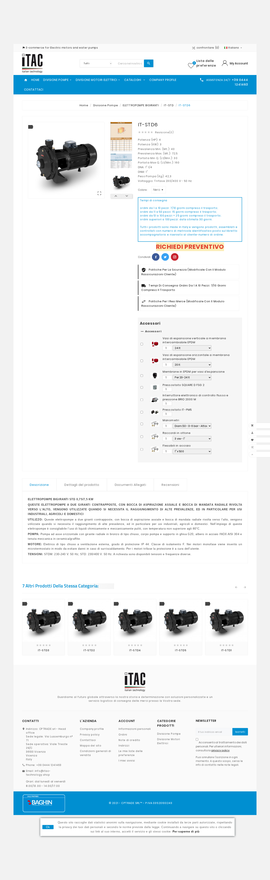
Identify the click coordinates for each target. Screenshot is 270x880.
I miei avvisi (127, 760)
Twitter (165, 257)
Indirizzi (124, 745)
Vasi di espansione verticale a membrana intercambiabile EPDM (194, 340)
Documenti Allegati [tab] (130, 484)
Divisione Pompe (169, 734)
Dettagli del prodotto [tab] (81, 484)
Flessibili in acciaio (177, 446)
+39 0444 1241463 (48, 765)
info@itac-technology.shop (38, 773)
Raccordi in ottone (176, 433)
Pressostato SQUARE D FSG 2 (183, 385)
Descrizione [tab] (39, 484)
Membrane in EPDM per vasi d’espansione (194, 372)
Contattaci (88, 740)
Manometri (171, 420)
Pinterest (174, 257)
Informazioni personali (135, 729)
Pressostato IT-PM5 (177, 410)
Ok (48, 827)
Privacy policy (90, 734)
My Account (239, 63)
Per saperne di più (186, 831)
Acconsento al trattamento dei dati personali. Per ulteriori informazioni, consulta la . (221, 746)
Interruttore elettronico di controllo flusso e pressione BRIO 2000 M (195, 397)
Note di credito (129, 740)
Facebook (155, 257)
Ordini (123, 734)
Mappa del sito (90, 745)
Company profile (92, 729)
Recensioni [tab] (170, 484)
